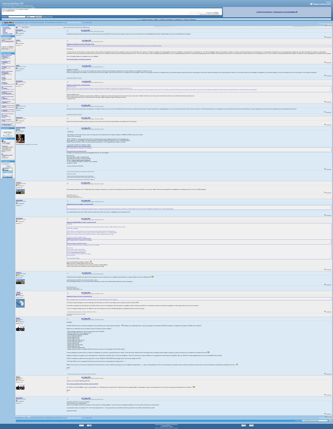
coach (4, 78)
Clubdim (33, 7)
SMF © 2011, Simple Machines (172, 424)
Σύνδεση (186, 19)
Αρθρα (4, 29)
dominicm (5, 98)
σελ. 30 (79, 136)
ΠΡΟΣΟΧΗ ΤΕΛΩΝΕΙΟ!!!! (6, 119)
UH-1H (4, 106)
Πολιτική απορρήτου (166, 425)
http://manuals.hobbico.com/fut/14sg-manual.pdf (79, 59)
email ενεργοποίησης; (11, 10)
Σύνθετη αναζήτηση (48, 16)
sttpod (17, 65)
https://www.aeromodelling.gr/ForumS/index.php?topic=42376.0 (82, 384)
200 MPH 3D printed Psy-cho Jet (7, 66)
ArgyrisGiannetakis (7, 93)
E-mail (31, 6)
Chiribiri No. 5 (4, 82)
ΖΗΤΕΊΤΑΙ (3, 77)
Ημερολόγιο (178, 19)
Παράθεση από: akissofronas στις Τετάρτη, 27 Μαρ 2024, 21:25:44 (80, 44)
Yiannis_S (5, 57)
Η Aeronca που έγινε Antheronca (7, 105)
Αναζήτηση (170, 19)
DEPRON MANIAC (71, 22)
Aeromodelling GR (19, 22)
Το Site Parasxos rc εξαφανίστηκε (7, 109)
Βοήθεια (162, 19)
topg (4, 120)
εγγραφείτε (26, 9)
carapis (5, 67)
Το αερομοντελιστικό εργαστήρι (36, 22)
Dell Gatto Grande (7, 124)
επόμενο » (329, 23)
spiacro (18, 40)
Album (156, 19)
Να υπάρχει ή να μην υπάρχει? (7, 123)
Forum (150, 19)
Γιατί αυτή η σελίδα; (8, 33)
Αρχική (144, 19)
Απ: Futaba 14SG (85, 30)
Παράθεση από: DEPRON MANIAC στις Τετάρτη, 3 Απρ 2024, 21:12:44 (81, 222)
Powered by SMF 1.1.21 (160, 424)
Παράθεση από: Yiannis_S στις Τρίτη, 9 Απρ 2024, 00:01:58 (79, 296)
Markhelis (5, 62)
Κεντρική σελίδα (7, 28)
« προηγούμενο (322, 23)
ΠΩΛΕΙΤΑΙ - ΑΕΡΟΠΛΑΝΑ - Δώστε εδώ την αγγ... (6, 56)
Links (4, 31)
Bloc (171, 426)
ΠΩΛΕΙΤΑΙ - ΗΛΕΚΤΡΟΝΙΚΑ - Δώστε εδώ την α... (7, 72)
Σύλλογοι (5, 32)
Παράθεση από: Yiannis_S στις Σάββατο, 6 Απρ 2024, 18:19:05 (80, 204)
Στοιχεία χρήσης (5, 36)
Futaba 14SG (89, 22)
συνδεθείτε (21, 9)
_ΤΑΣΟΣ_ (18, 292)
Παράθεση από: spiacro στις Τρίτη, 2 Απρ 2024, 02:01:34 (79, 146)
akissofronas (19, 30)
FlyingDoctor (6, 73)
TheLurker (5, 83)
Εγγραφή (193, 19)
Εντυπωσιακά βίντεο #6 (6, 61)
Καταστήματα (6, 27)
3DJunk (18, 318)
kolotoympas (78, 22)
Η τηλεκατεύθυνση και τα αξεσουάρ (53, 22)
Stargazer (5, 88)
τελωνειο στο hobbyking (6, 101)
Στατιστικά (4, 138)
